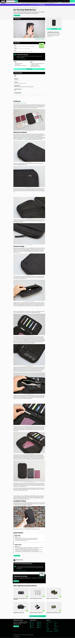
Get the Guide (16, 626)
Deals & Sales (56, 626)
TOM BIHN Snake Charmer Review (18, 612)
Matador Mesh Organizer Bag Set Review (36, 612)
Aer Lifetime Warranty (17, 93)
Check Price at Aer (17, 15)
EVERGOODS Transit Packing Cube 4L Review (53, 612)
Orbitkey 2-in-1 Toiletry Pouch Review (52, 598)
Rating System (56, 629)
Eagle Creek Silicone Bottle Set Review (36, 598)
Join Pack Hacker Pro (41, 4)
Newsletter (48, 628)
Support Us (55, 623)
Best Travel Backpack (49, 631)
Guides (55, 625)
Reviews (47, 625)
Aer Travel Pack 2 (25, 138)
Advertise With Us (49, 622)
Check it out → (51, 36)
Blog (47, 626)
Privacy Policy (56, 631)
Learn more (52, 3)
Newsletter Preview (42, 576)
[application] (29, 29)
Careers (55, 622)
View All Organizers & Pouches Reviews (37, 616)
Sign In (25, 570)
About (47, 623)
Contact (55, 628)
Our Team (47, 629)
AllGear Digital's (22, 634)
